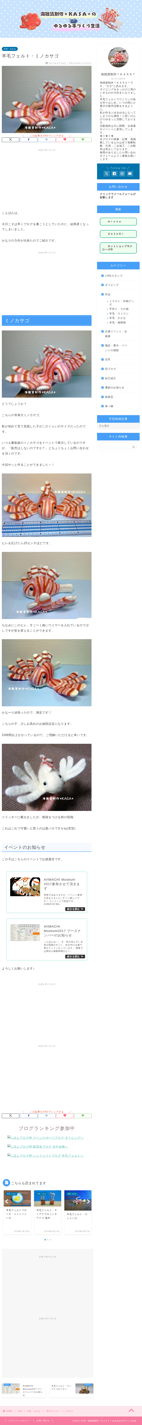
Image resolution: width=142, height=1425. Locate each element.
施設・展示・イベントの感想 (116, 348)
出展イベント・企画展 (116, 334)
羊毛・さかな (10, 49)
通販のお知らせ (114, 387)
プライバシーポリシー (20, 1420)
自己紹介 (110, 378)
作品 (108, 294)
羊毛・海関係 (117, 322)
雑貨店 (109, 397)
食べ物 (109, 406)
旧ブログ (110, 369)
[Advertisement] (47, 179)
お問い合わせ (43, 1420)
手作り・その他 (119, 309)
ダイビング (112, 285)
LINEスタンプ (114, 275)
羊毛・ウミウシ (119, 313)
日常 (108, 359)
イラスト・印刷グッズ (121, 303)
